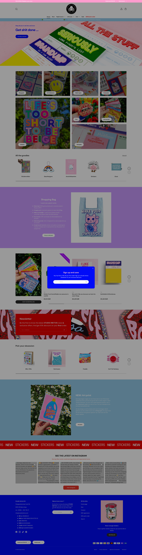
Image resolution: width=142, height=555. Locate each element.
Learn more (31, 1)
